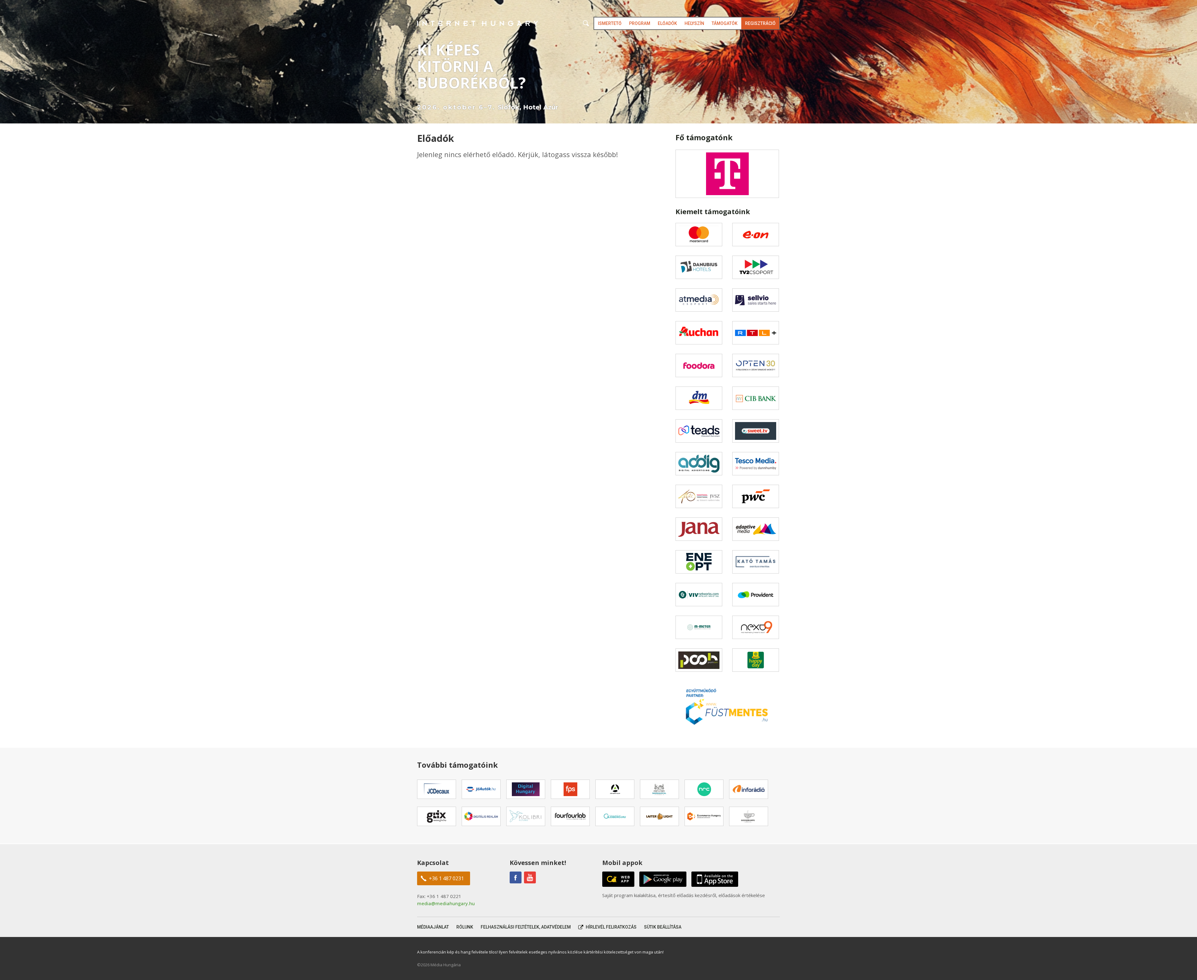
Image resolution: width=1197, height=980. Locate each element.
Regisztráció (760, 23)
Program (639, 23)
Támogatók (725, 23)
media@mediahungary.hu (446, 903)
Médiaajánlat (433, 927)
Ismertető (610, 23)
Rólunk (464, 927)
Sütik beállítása (662, 927)
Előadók (667, 23)
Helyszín (694, 23)
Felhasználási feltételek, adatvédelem (526, 927)
